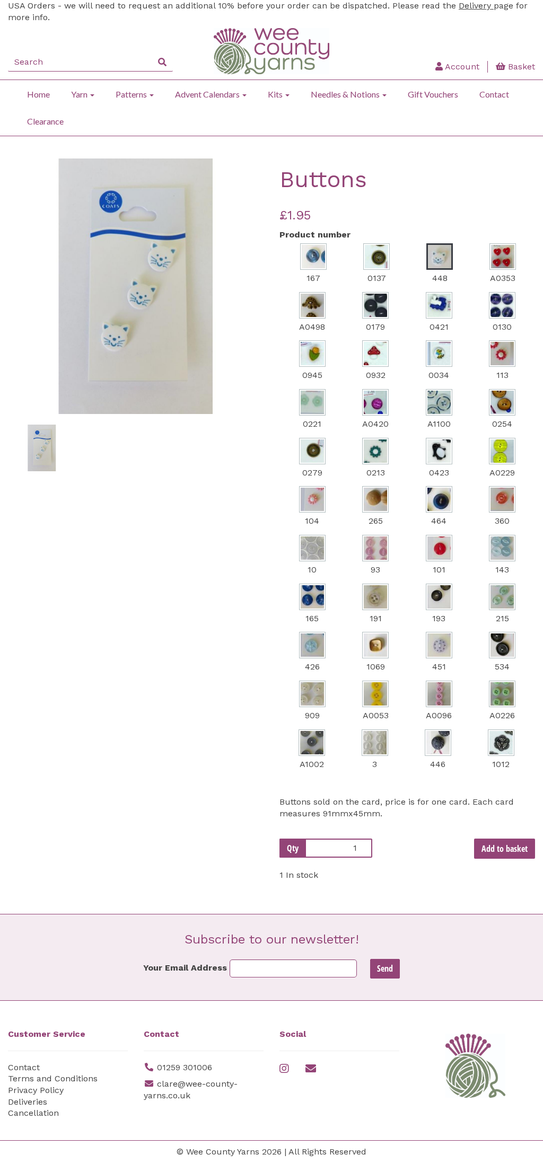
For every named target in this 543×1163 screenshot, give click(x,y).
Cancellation (33, 1113)
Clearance (45, 121)
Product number (315, 235)
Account (461, 66)
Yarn (80, 94)
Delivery (476, 6)
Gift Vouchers (433, 94)
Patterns (132, 94)
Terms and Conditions (53, 1078)
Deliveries (27, 1102)
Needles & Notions (346, 94)
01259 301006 (184, 1067)
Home (38, 94)
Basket (520, 66)
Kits (276, 94)
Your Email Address (185, 968)
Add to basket (504, 848)
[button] (32, 350)
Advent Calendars (208, 94)
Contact (494, 94)
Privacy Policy (36, 1090)
